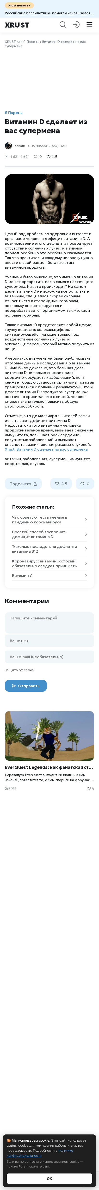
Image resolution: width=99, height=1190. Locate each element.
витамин (13, 458)
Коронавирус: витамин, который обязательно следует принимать (44, 563)
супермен (58, 458)
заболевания (35, 458)
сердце (12, 463)
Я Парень (30, 42)
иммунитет (79, 458)
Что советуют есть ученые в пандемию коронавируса (39, 519)
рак (25, 463)
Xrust (17, 25)
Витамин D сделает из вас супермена (52, 449)
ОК (49, 1178)
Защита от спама (19, 670)
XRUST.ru (12, 42)
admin (19, 146)
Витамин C (22, 575)
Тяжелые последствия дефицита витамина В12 (44, 549)
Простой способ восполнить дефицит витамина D (39, 534)
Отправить (28, 685)
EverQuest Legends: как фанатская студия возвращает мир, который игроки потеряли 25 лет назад (49, 767)
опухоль (37, 463)
